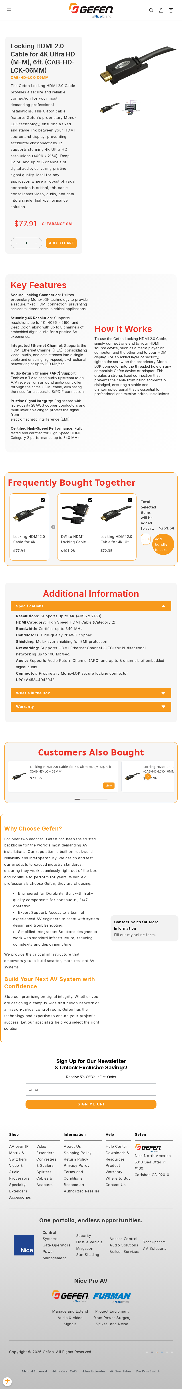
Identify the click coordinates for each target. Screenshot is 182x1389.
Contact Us (116, 1184)
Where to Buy (118, 1178)
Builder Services (124, 1251)
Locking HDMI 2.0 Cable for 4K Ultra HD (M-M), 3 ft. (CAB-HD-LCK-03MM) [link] (117, 539)
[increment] (36, 243)
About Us (72, 1146)
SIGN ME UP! (91, 1104)
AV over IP (19, 1146)
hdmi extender (94, 1371)
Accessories (20, 1197)
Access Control (123, 1238)
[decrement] (16, 243)
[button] (9, 10)
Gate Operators (56, 1245)
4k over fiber (121, 1371)
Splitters (43, 1172)
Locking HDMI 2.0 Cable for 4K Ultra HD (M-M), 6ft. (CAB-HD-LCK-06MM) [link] (29, 539)
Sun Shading (87, 1254)
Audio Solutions (123, 1245)
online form (144, 934)
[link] (29, 513)
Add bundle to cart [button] (161, 544)
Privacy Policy (76, 1165)
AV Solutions (154, 1248)
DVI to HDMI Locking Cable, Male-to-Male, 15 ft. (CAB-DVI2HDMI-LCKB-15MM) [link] (76, 539)
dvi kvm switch (148, 1371)
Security (83, 1235)
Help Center (117, 1146)
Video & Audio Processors (19, 1171)
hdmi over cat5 (64, 1371)
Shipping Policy (78, 1153)
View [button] (109, 785)
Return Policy (76, 1159)
